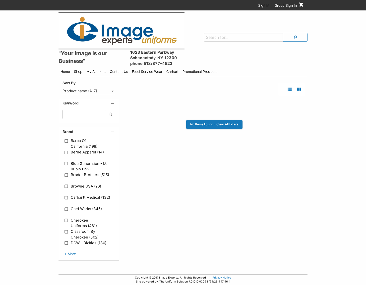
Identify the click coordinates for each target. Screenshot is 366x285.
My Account (96, 71)
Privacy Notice (221, 277)
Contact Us (119, 71)
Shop (78, 71)
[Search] (295, 37)
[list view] (289, 89)
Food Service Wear (147, 71)
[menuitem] (65, 72)
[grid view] (299, 89)
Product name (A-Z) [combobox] (79, 91)
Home (65, 71)
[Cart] (301, 6)
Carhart (172, 71)
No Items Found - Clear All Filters (214, 124)
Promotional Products (200, 71)
